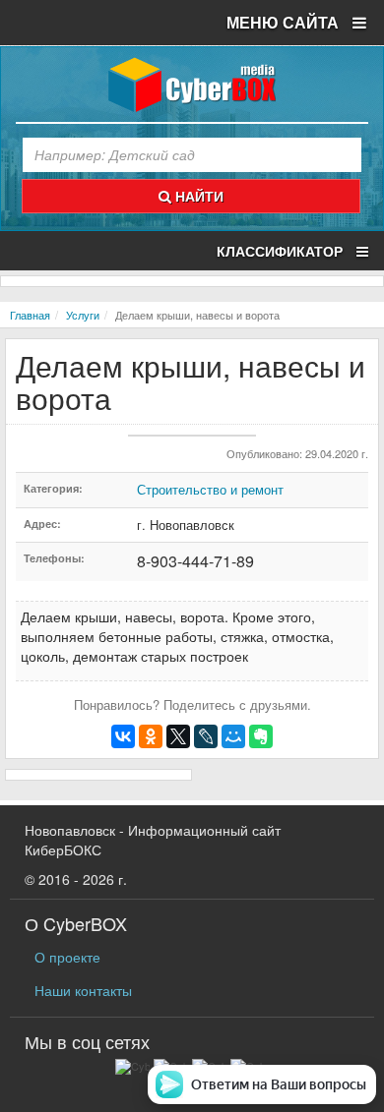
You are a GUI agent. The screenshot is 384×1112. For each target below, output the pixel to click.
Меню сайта (284, 22)
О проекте (67, 956)
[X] (178, 736)
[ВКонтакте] (123, 736)
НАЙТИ (197, 195)
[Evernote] (261, 736)
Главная (30, 314)
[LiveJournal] (206, 736)
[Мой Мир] (233, 736)
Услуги (82, 314)
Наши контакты (83, 990)
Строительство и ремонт (210, 489)
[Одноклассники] (150, 736)
